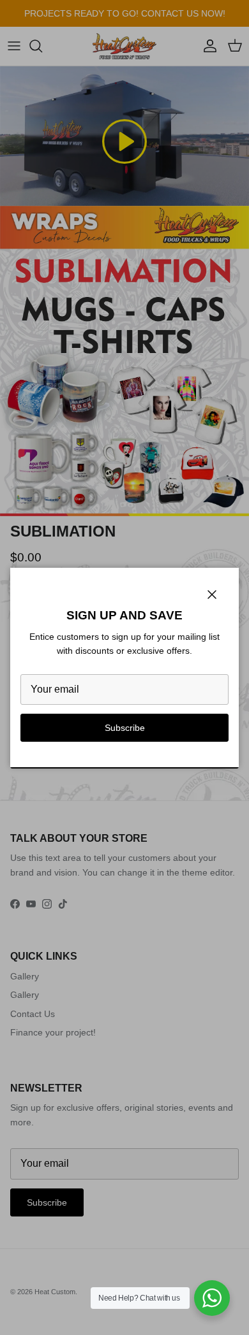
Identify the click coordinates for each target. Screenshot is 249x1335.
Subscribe (125, 728)
